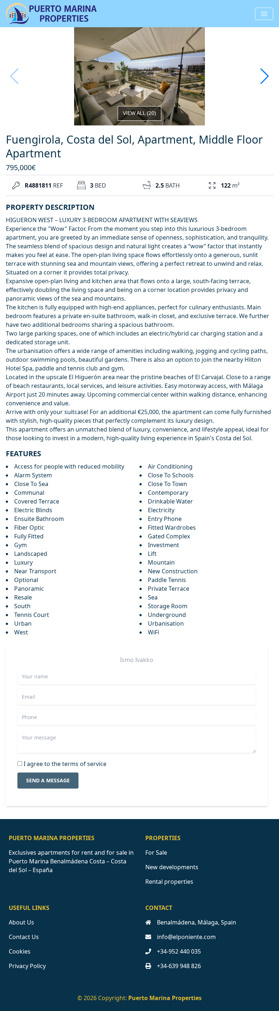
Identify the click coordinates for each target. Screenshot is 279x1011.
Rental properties (169, 882)
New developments (171, 867)
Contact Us (24, 937)
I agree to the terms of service (65, 764)
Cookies (20, 951)
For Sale (156, 852)
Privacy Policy (27, 966)
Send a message (48, 780)
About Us (21, 922)
